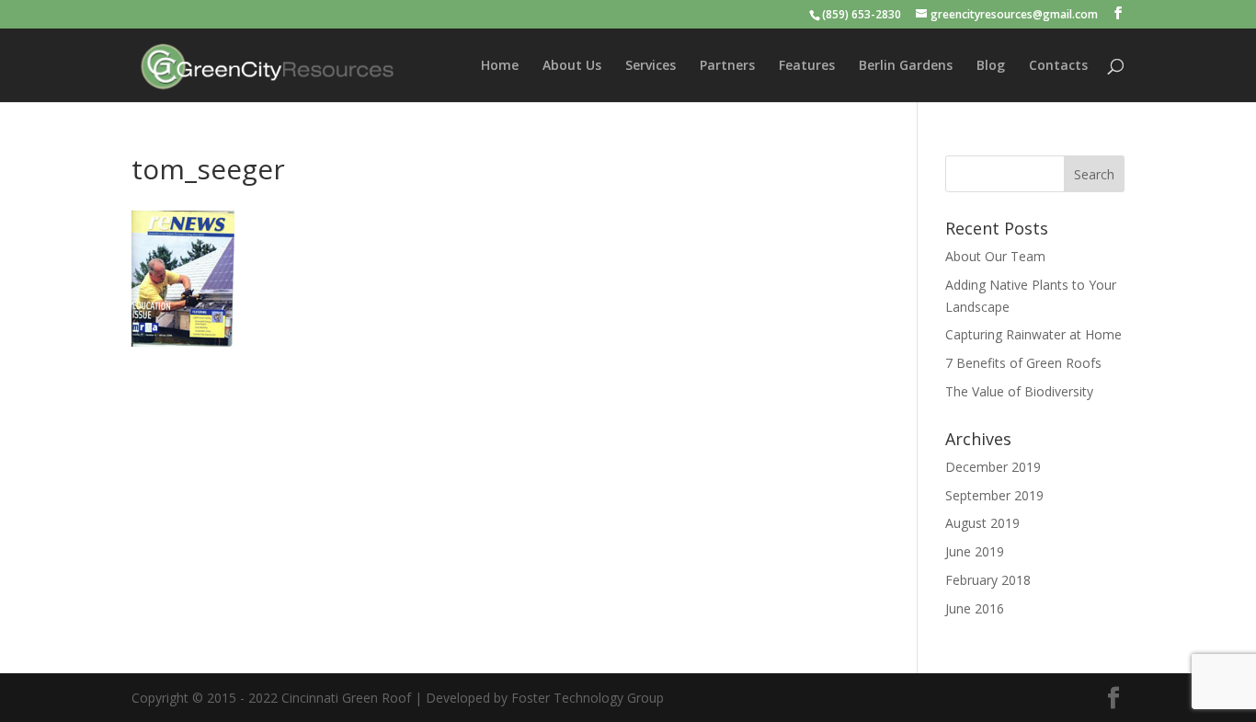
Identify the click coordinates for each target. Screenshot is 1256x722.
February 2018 (988, 580)
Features (807, 66)
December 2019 (993, 467)
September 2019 (994, 495)
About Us (571, 66)
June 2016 (974, 608)
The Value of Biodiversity (1019, 391)
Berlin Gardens (906, 66)
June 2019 (974, 551)
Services (650, 66)
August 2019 (982, 523)
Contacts (1058, 66)
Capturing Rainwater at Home (1033, 334)
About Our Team (995, 256)
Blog (990, 66)
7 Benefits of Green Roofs (1023, 363)
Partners (727, 66)
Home (500, 66)
